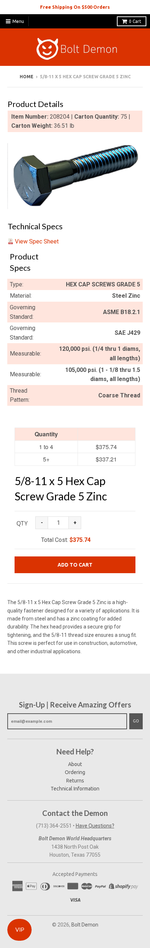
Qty (22, 523)
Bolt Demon (84, 925)
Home (26, 76)
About (75, 764)
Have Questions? (95, 826)
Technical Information (75, 789)
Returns (75, 781)
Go (136, 721)
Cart (135, 21)
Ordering (75, 772)
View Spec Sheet (37, 241)
